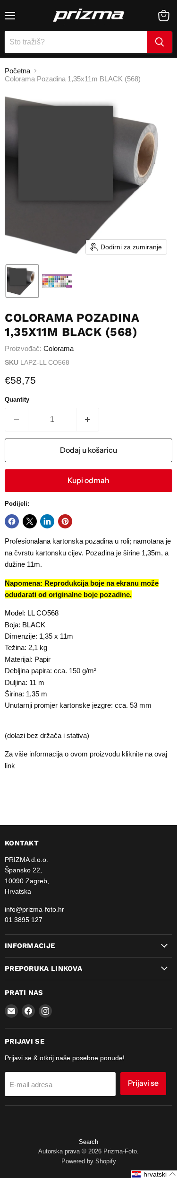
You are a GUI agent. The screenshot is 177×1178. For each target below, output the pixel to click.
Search (88, 1141)
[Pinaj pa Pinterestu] (65, 521)
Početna (17, 71)
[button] (22, 281)
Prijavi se (143, 1083)
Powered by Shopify (88, 1161)
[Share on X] (30, 521)
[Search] (159, 42)
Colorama (58, 348)
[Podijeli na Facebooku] (12, 521)
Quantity (17, 399)
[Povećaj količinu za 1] (88, 419)
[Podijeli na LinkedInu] (47, 521)
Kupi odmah (88, 480)
